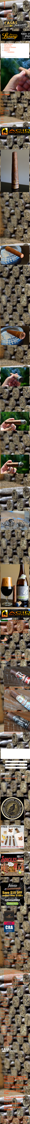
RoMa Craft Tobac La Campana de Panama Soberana (15, 627)
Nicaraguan (8, 1116)
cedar (10, 1118)
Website (3, 767)
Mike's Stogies (4, 1016)
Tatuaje (11, 1121)
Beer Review (17, 620)
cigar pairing (18, 1116)
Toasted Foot (4, 1033)
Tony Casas (6, 110)
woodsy (2, 1122)
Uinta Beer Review (15, 632)
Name (3, 761)
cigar (13, 1118)
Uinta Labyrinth (8, 634)
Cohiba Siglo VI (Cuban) (14, 955)
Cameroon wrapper (16, 622)
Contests (6, 15)
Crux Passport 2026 (9, 978)
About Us (6, 16)
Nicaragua (7, 1118)
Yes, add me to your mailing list (10, 770)
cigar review (3, 1116)
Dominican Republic (7, 1119)
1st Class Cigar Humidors (7, 994)
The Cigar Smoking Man (7, 1030)
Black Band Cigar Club (7, 997)
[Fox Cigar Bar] (12, 848)
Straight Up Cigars (5, 1028)
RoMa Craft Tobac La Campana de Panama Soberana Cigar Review (15, 629)
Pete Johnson (15, 1121)
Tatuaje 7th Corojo (9, 987)
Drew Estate (7, 1121)
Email (3, 764)
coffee (2, 1119)
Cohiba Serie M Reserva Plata (12, 975)
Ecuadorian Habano (25, 1118)
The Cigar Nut (4, 1008)
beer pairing (11, 620)
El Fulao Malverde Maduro (19, 953)
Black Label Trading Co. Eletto (12, 732)
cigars (17, 1122)
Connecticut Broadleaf (10, 623)
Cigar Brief (4, 999)
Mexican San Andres (23, 1122)
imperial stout (25, 1121)
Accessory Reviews (9, 14)
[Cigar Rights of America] (9, 931)
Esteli (13, 1119)
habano (5, 1122)
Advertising (10, 18)
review (12, 1122)
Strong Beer (7, 632)
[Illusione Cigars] (12, 819)
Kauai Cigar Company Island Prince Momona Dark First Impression (16, 957)
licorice (9, 625)
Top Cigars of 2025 (9, 981)
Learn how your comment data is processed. (14, 777)
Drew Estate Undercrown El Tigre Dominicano (16, 973)
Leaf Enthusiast (5, 1013)
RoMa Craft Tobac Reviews (12, 631)
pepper (24, 1119)
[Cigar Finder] (9, 921)
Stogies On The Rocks (7, 1025)
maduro (20, 1121)
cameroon (8, 622)
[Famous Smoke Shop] (12, 905)
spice (15, 1118)
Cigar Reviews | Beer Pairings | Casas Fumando (16, 1036)
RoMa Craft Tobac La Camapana (16, 626)
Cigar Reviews (8, 11)
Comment (4, 748)
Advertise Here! (8, 939)
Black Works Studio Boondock (12, 979)
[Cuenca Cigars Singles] (12, 876)
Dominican (18, 1118)
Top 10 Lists (7, 12)
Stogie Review (4, 1022)
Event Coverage (8, 1039)
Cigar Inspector (5, 1005)
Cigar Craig (4, 1002)
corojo (15, 1122)
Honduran (3, 1121)
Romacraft (22, 631)
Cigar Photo (4, 1011)
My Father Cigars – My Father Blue (13, 711)
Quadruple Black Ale (16, 625)
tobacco (8, 1122)
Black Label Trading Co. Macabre (13, 976)
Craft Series (19, 623)
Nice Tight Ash (5, 1019)
